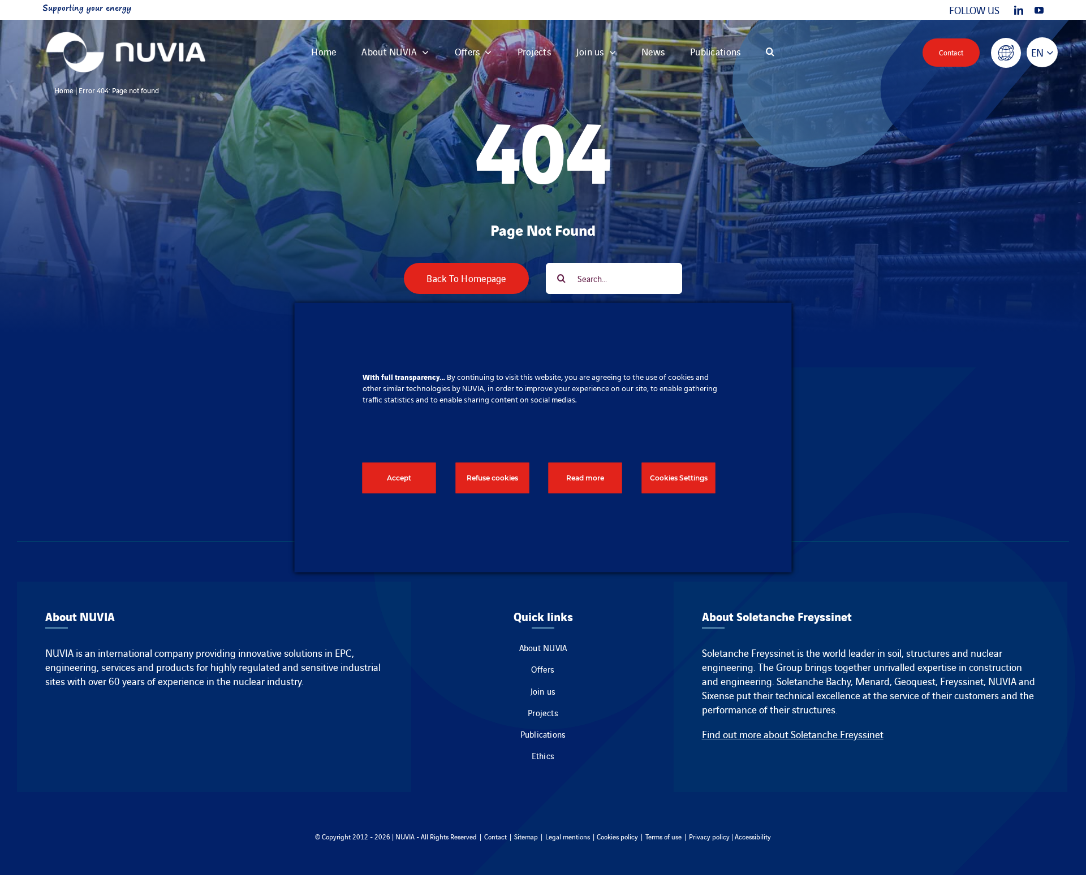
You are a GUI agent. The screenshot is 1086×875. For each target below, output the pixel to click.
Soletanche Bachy (814, 681)
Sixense (718, 695)
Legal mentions (567, 836)
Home (64, 90)
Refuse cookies (492, 478)
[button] (770, 52)
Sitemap (526, 836)
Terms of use (663, 836)
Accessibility (753, 836)
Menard (872, 681)
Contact (495, 836)
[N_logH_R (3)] (126, 25)
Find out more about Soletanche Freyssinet (793, 734)
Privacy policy (709, 836)
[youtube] (1039, 10)
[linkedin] (1018, 10)
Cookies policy (617, 836)
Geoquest (915, 681)
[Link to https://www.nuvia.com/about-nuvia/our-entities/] (1006, 53)
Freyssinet (962, 681)
